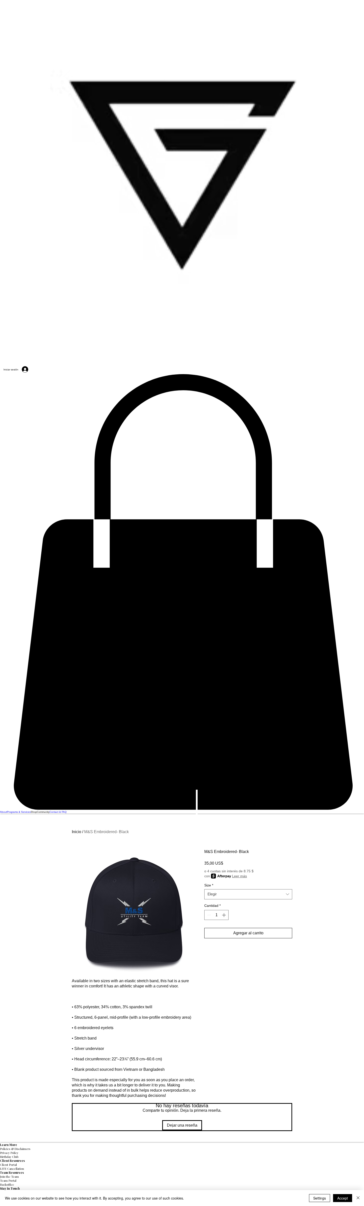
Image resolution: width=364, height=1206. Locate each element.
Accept (342, 1198)
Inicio (76, 832)
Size (208, 885)
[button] (182, 592)
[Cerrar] (358, 1198)
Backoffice (7, 1184)
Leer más (239, 876)
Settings (319, 1198)
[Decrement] (208, 915)
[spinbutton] (216, 915)
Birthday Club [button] (9, 1157)
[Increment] (224, 915)
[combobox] (248, 894)
